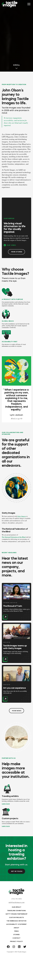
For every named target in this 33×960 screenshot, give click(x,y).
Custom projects (16, 917)
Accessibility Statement (16, 924)
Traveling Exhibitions (16, 911)
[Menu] (29, 4)
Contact (16, 938)
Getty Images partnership (16, 914)
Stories (16, 934)
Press (16, 931)
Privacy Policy (16, 941)
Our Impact (16, 907)
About (16, 928)
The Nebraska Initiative (16, 921)
